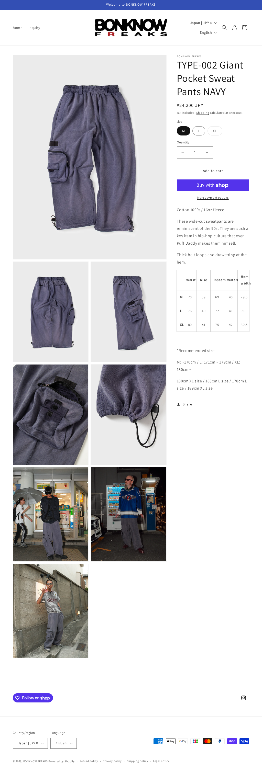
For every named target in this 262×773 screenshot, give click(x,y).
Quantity (183, 142)
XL (217, 131)
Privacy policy (112, 761)
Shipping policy (137, 761)
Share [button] (187, 404)
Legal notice (161, 761)
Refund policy (89, 761)
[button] (224, 27)
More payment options (213, 197)
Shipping (202, 113)
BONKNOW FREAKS (35, 761)
